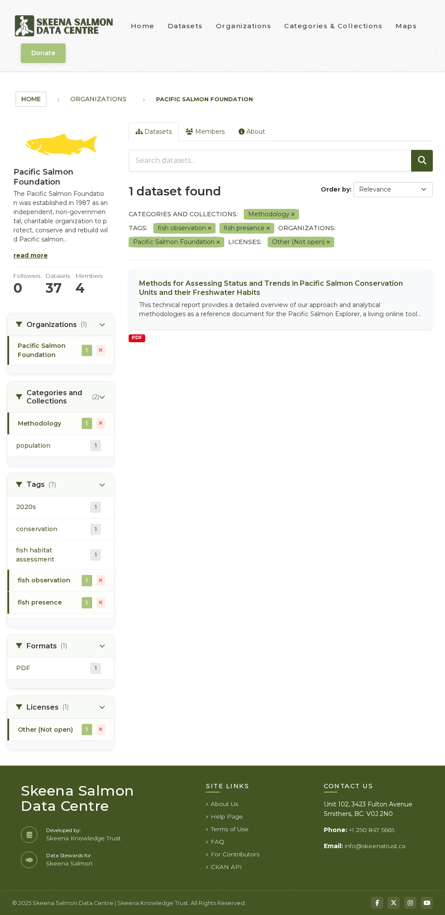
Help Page (227, 816)
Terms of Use (230, 829)
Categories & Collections (333, 26)
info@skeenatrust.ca (375, 845)
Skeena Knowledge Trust (83, 838)
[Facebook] (377, 903)
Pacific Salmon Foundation (204, 99)
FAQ (217, 841)
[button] (60, 325)
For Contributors (235, 854)
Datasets (185, 26)
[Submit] (422, 161)
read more (30, 255)
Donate (43, 53)
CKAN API (226, 866)
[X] (394, 903)
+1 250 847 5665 (371, 829)
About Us (224, 803)
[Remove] (293, 214)
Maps (406, 26)
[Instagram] (410, 903)
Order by (335, 189)
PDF (137, 337)
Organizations (244, 26)
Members (209, 131)
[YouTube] (427, 903)
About (255, 131)
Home (143, 26)
